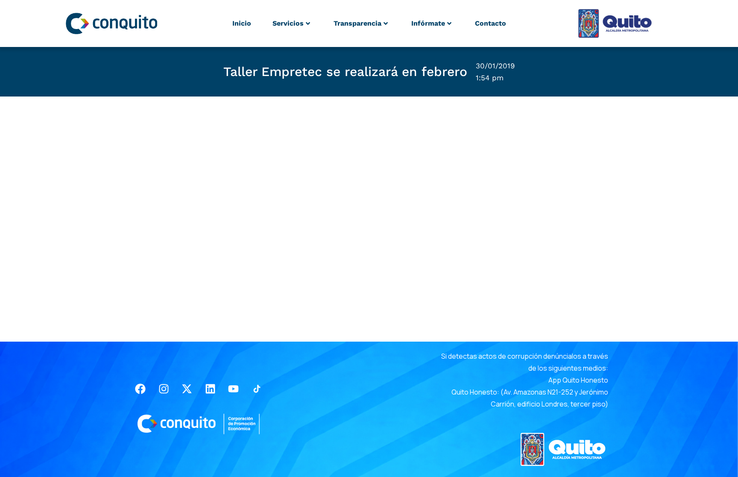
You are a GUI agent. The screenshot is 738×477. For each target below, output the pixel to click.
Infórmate (428, 23)
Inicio (241, 23)
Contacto (490, 23)
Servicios (288, 23)
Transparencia (357, 23)
